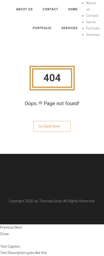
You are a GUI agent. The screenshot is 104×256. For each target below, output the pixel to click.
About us (24, 9)
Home (73, 9)
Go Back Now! (49, 126)
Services (69, 28)
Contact (50, 9)
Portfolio (42, 28)
